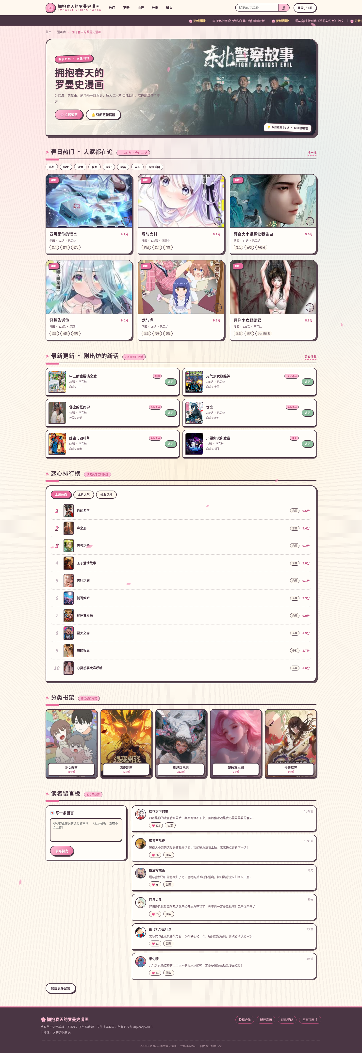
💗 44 (155, 973)
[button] (89, 214)
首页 (48, 32)
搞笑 (123, 167)
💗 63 (155, 914)
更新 (126, 7)
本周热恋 (61, 495)
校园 (94, 167)
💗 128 (156, 825)
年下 (137, 167)
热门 (112, 7)
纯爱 (66, 167)
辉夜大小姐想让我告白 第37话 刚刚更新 (156, 21)
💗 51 (155, 943)
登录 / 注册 (305, 8)
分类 (155, 7)
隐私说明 (287, 1020)
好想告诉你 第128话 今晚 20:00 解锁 (315, 21)
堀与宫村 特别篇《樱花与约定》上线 (236, 21)
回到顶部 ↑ (310, 1020)
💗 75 (155, 884)
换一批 (312, 152)
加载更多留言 (60, 988)
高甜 (51, 167)
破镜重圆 (154, 167)
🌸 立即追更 (69, 114)
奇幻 (109, 167)
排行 (140, 7)
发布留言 (61, 850)
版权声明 (266, 1020)
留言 (169, 7)
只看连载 (310, 356)
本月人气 (84, 495)
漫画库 (61, 32)
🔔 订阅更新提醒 (103, 114)
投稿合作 (245, 1020)
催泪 (80, 167)
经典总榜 (106, 495)
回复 (170, 825)
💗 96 (155, 855)
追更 (170, 382)
